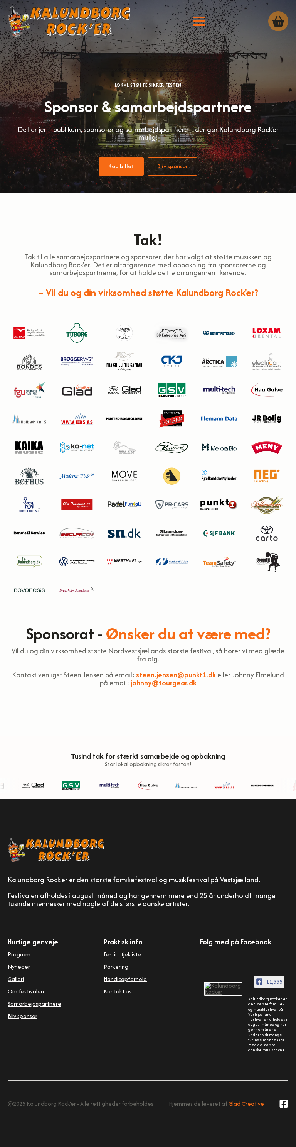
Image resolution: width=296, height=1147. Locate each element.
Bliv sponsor (22, 1016)
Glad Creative (246, 1104)
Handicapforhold (125, 979)
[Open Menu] (199, 21)
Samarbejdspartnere (34, 1003)
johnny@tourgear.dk (164, 683)
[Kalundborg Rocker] (223, 989)
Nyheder (19, 966)
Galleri (16, 979)
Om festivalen (26, 991)
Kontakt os (117, 991)
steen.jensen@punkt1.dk (176, 675)
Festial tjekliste (122, 954)
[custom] (283, 1103)
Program (19, 954)
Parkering (116, 966)
